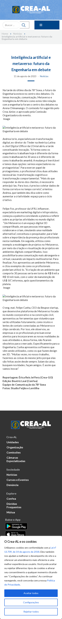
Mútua (11, 512)
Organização (15, 447)
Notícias (17, 33)
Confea (11, 498)
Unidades (13, 442)
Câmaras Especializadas (16, 459)
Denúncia (12, 484)
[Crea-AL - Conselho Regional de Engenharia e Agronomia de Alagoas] (31, 10)
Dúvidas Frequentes (14, 505)
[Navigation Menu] (46, 25)
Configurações (31, 602)
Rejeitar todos (31, 611)
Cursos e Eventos (18, 479)
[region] (31, 577)
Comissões (14, 452)
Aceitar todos (31, 593)
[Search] (24, 25)
